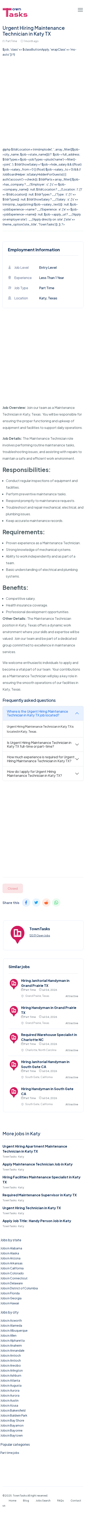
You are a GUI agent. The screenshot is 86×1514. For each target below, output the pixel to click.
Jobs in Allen (8, 1335)
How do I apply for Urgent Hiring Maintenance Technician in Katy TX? (34, 773)
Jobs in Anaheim (11, 1345)
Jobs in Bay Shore (12, 1420)
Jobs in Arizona (10, 1258)
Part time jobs (9, 1452)
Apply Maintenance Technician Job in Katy (38, 1164)
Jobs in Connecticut (14, 1278)
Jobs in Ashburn (10, 1375)
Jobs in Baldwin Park (13, 1415)
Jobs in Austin (9, 1400)
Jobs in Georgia (11, 1298)
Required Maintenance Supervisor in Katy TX (40, 1195)
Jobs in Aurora (9, 1390)
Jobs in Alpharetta (12, 1340)
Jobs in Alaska (9, 1253)
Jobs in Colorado (12, 1273)
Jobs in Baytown (11, 1435)
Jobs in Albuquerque (14, 1330)
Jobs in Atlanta (10, 1380)
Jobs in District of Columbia (19, 1288)
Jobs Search (43, 1500)
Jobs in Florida (10, 1293)
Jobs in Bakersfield (12, 1410)
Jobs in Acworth (11, 1320)
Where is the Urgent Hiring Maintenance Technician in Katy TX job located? (37, 713)
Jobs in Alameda (11, 1325)
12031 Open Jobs (39, 935)
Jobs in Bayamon (12, 1425)
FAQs (60, 1500)
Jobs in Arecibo (10, 1365)
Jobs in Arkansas (11, 1263)
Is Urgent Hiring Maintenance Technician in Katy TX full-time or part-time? (39, 744)
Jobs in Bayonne (11, 1430)
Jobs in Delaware (11, 1283)
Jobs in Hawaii (9, 1303)
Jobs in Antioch (10, 1355)
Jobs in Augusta (11, 1385)
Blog (26, 1500)
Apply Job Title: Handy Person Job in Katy (37, 1221)
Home (12, 1500)
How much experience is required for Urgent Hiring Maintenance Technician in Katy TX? (41, 759)
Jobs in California (12, 1268)
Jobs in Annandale (12, 1350)
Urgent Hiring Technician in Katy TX (32, 1208)
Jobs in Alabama (11, 1248)
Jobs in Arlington (11, 1370)
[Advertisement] (43, 102)
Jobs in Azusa (9, 1405)
